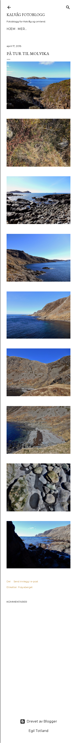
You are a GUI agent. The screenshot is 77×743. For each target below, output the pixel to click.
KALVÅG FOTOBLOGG (26, 14)
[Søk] (68, 6)
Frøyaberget (25, 587)
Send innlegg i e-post (26, 581)
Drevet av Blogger (42, 721)
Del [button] (8, 581)
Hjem (11, 29)
